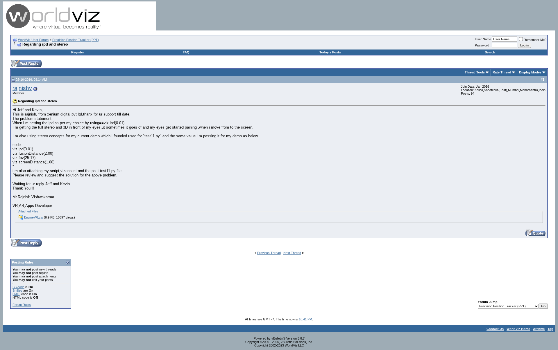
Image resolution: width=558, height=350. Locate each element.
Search (490, 52)
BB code (18, 287)
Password (482, 45)
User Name (483, 39)
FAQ (186, 52)
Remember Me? (535, 40)
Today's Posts (330, 52)
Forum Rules (21, 304)
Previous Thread (269, 253)
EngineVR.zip (33, 217)
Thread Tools (475, 72)
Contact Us (495, 329)
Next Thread (292, 253)
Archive (539, 329)
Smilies (17, 290)
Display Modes (530, 72)
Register (77, 52)
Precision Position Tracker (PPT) (75, 40)
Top (550, 329)
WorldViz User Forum (33, 40)
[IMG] (16, 294)
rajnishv (22, 88)
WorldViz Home (518, 329)
